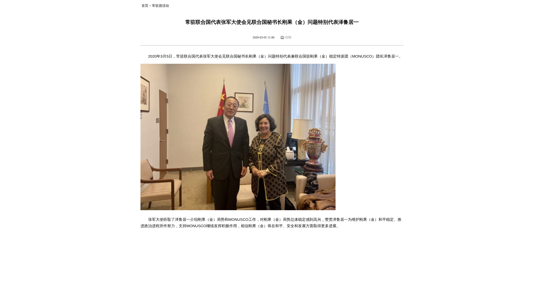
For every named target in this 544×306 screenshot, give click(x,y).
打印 (288, 37)
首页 (145, 5)
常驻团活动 (160, 5)
